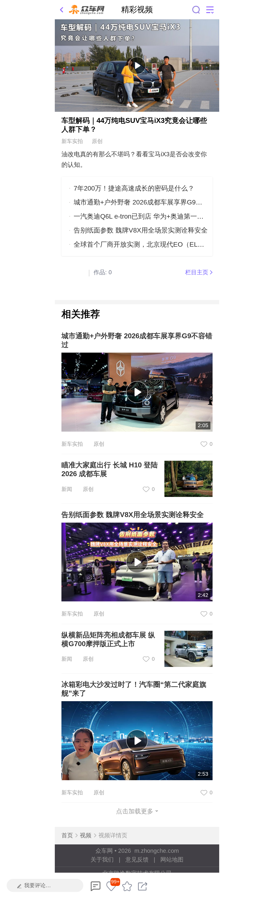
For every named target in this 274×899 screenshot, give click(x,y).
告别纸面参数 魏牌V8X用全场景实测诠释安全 (141, 230)
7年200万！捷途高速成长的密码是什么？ (134, 188)
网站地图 (171, 859)
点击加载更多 (134, 811)
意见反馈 (137, 859)
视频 (85, 835)
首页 (67, 835)
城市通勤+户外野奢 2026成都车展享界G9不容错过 (148, 202)
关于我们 (102, 859)
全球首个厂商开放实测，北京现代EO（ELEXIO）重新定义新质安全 (173, 244)
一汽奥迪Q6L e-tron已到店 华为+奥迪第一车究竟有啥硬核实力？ (168, 216)
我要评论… (37, 885)
